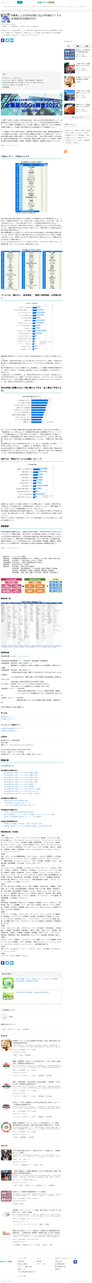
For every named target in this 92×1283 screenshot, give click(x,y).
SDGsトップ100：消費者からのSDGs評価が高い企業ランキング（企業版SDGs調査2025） (36, 1103)
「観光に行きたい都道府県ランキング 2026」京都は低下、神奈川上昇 (83, 65)
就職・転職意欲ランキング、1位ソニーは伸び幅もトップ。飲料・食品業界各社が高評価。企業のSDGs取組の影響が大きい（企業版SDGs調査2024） (37, 1124)
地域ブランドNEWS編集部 (19, 1049)
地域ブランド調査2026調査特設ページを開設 (29, 1192)
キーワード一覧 (40, 1264)
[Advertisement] (31, 57)
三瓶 (14, 1180)
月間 (86, 46)
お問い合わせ (59, 1261)
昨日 (68, 46)
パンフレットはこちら (22, 656)
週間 (77, 46)
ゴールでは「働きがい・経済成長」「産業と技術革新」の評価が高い (23, 80)
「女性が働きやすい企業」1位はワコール (17, 803)
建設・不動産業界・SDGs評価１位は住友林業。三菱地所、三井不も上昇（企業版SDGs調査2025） (36, 1083)
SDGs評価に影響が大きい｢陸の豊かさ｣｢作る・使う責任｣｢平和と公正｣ (24, 82)
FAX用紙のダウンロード (8, 719)
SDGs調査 (33, 1049)
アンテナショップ (35, 1218)
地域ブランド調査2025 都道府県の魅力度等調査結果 (83, 51)
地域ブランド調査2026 (32, 1198)
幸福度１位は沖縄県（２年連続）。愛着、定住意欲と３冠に (23, 823)
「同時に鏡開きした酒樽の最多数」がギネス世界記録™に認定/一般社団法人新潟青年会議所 (37, 1172)
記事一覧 (39, 1261)
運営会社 (57, 1269)
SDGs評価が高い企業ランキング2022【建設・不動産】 (22, 793)
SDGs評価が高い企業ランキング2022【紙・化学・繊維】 (22, 789)
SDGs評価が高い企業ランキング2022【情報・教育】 (21, 782)
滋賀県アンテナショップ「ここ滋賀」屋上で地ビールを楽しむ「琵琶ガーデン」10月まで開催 (37, 1211)
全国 (28, 1049)
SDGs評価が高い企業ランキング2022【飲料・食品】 (21, 777)
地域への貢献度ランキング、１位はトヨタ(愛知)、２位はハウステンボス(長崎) (29, 814)
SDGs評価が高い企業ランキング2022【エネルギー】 (21, 791)
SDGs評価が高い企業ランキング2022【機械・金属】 (21, 773)
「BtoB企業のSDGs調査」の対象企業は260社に (32, 992)
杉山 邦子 (15, 1159)
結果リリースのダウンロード (10, 145)
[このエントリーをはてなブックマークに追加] (11, 40)
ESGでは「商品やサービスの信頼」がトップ (16, 85)
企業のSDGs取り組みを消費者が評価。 (16, 800)
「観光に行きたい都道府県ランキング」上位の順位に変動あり (83, 92)
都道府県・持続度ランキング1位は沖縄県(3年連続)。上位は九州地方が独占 (28, 826)
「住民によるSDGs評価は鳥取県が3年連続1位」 (19, 812)
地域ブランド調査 (80, 54)
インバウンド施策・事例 (25, 1266)
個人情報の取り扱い (60, 1266)
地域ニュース (26, 1159)
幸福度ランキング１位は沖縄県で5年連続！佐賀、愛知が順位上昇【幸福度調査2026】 (36, 1042)
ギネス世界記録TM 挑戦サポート (28, 1180)
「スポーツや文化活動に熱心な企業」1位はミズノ (20, 805)
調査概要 (6, 87)
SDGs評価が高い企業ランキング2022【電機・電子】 (21, 775)
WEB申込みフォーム (7, 716)
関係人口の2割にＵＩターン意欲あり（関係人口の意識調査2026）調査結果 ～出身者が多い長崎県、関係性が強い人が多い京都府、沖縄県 (37, 1232)
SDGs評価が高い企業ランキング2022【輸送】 (19, 784)
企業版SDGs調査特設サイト (10, 731)
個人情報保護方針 (60, 1264)
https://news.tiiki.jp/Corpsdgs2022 (21, 745)
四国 (20, 1159)
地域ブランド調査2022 (81, 97)
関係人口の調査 (35, 1239)
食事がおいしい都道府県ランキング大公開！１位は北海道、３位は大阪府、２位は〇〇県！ (83, 106)
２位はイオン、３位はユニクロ (13, 78)
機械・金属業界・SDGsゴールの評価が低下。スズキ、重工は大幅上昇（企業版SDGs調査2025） (36, 1062)
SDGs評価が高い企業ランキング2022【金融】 (19, 787)
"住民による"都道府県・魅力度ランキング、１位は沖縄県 (22, 817)
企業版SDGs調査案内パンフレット (12, 728)
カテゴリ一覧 (22, 1276)
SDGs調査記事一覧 (7, 766)
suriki (11, 1017)
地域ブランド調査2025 (81, 56)
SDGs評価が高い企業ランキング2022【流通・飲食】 (21, 780)
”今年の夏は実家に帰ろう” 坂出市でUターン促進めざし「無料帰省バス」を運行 (36, 1152)
